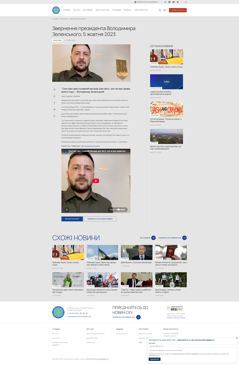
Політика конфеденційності (100, 359)
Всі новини (88, 10)
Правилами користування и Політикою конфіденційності (185, 353)
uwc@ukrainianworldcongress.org (79, 316)
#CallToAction (102, 10)
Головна (66, 10)
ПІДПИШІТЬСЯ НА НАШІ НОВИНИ (100, 219)
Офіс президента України (90, 146)
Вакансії (127, 10)
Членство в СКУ (141, 10)
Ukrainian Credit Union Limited (176, 318)
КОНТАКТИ (55, 338)
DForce (89, 359)
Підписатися (154, 359)
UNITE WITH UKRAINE (145, 334)
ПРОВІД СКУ (90, 342)
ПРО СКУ (76, 10)
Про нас (55, 334)
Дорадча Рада (91, 338)
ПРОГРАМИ (116, 10)
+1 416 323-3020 (72, 313)
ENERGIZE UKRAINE (145, 338)
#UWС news (57, 40)
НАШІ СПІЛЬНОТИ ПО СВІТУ (95, 334)
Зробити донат (178, 10)
